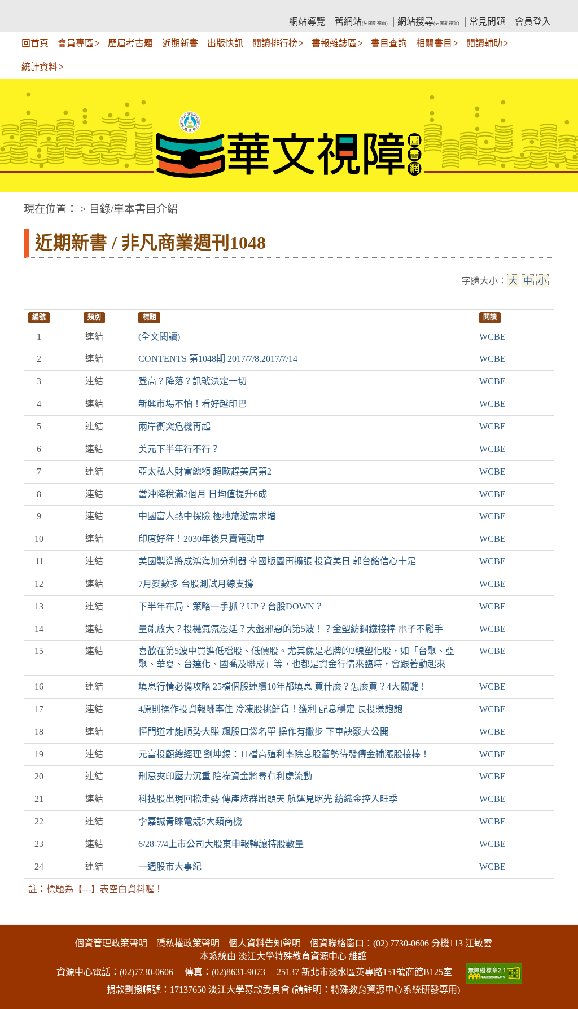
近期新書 (180, 43)
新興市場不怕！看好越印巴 (192, 404)
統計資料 (39, 67)
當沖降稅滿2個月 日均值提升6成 (202, 494)
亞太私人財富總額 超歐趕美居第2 (205, 471)
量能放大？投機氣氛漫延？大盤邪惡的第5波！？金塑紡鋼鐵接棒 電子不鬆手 (290, 629)
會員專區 (76, 43)
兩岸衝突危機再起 (174, 426)
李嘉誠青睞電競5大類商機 (190, 821)
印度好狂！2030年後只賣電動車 (201, 538)
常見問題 (487, 22)
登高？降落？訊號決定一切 (192, 381)
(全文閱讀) (159, 336)
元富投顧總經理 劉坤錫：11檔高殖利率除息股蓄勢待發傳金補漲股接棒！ (284, 754)
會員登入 (533, 22)
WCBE (492, 336)
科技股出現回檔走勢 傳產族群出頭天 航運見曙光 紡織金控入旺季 (268, 799)
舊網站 (361, 22)
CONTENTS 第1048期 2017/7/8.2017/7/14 (217, 358)
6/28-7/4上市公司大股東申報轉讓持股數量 (221, 844)
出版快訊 (225, 43)
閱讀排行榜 (274, 43)
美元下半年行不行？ (179, 449)
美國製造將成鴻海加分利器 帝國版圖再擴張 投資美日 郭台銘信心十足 (277, 561)
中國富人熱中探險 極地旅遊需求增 (207, 516)
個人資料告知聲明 (265, 943)
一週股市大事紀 (170, 866)
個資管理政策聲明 (111, 943)
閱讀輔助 (484, 43)
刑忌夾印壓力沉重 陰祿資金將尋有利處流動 (225, 776)
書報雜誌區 (334, 43)
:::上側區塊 (45, 9)
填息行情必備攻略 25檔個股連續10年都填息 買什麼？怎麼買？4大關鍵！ (282, 686)
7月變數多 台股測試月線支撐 (195, 584)
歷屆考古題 (130, 43)
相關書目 (434, 43)
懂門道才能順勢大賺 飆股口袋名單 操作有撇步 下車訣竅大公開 (263, 731)
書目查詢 (389, 43)
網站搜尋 (428, 22)
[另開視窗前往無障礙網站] (492, 972)
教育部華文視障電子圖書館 (123, 9)
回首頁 (35, 43)
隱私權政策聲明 (188, 943)
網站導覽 (307, 22)
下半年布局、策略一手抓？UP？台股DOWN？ (230, 606)
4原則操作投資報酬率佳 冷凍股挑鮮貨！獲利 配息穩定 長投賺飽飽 (270, 709)
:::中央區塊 (21, 203)
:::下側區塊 (21, 918)
